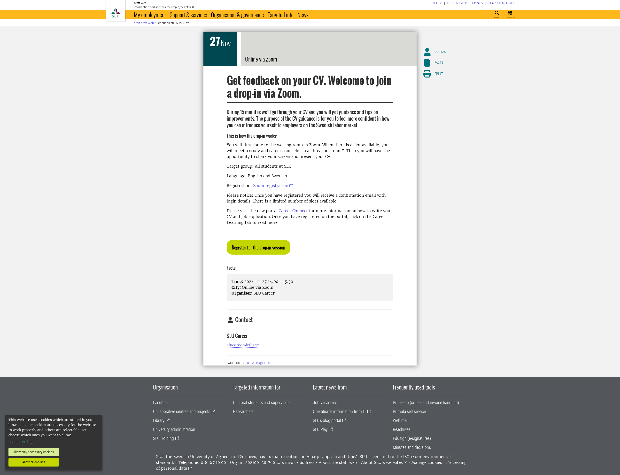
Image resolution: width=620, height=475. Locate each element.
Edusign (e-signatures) (412, 438)
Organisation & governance (237, 14)
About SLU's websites (382, 462)
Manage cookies (426, 462)
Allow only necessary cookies (33, 452)
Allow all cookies (33, 462)
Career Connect (293, 210)
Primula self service (409, 411)
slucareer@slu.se (243, 345)
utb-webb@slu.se (258, 363)
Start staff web (144, 23)
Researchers (243, 411)
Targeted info (281, 14)
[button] (258, 247)
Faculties (160, 402)
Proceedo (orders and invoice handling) (426, 402)
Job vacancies (325, 402)
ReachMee (401, 429)
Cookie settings (21, 442)
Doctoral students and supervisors (262, 402)
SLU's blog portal (327, 420)
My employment (150, 14)
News (303, 14)
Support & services (188, 14)
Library (158, 420)
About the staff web (338, 462)
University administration (174, 429)
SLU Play (320, 429)
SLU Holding (163, 438)
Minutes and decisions (412, 447)
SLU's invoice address (294, 462)
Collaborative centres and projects (181, 411)
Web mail (401, 420)
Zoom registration (270, 185)
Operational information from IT (339, 411)
